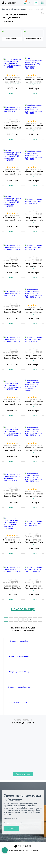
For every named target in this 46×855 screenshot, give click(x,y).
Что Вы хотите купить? (13, 823)
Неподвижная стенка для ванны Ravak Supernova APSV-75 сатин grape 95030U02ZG (34, 495)
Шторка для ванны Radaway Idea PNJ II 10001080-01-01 (12, 311)
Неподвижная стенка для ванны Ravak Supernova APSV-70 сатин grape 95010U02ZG (12, 449)
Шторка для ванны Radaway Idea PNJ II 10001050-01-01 (12, 127)
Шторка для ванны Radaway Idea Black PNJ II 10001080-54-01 (33, 587)
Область (7, 814)
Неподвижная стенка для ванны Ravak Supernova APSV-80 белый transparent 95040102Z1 (12, 541)
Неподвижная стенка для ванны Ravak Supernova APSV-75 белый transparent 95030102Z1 (34, 403)
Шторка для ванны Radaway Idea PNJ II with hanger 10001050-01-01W (12, 495)
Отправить (11, 829)
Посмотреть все (23, 774)
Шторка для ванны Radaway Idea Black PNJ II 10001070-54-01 (12, 587)
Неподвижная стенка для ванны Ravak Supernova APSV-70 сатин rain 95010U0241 (12, 81)
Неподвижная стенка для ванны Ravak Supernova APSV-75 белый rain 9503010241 (12, 173)
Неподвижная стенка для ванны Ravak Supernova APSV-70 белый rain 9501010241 (34, 81)
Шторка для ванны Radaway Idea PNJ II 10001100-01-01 (33, 541)
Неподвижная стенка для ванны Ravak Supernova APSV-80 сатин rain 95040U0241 (34, 173)
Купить (12, 93)
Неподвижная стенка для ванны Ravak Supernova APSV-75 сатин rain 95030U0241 (34, 127)
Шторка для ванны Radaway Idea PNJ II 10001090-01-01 (33, 357)
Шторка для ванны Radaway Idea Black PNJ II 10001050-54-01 (12, 265)
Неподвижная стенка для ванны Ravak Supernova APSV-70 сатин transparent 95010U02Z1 (34, 311)
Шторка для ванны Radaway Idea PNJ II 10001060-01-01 (33, 219)
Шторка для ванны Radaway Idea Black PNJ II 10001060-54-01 (12, 357)
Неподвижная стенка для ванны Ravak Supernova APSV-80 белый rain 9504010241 (12, 219)
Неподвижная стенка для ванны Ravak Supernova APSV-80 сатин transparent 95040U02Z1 (34, 449)
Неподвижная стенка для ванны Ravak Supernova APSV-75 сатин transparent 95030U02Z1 (12, 403)
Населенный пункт (11, 818)
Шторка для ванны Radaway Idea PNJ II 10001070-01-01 (33, 265)
